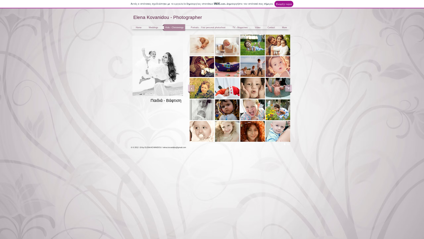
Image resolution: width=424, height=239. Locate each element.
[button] (202, 45)
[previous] (191, 88)
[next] (288, 88)
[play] (285, 144)
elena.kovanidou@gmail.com (174, 147)
